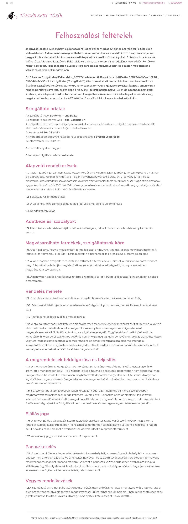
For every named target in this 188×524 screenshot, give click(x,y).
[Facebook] (7, 2)
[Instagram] (11, 2)
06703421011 (176, 2)
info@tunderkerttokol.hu (153, 2)
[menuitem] (97, 15)
